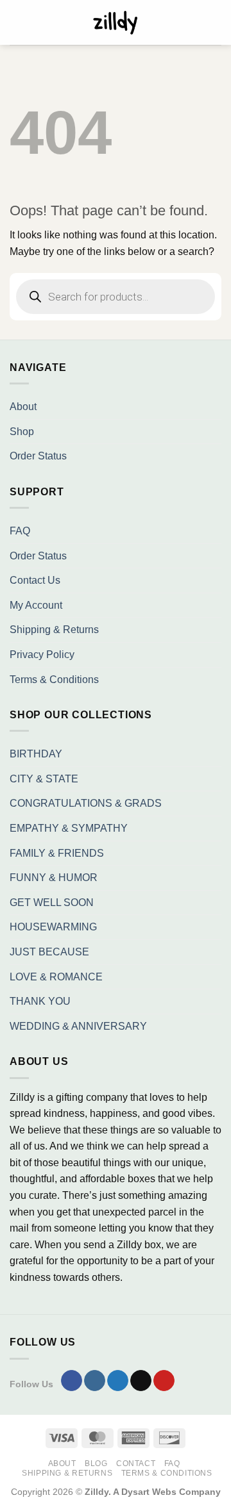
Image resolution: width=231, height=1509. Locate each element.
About (23, 406)
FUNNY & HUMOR (54, 877)
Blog (96, 1463)
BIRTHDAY (36, 753)
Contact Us (35, 580)
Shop (22, 431)
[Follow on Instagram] (94, 1381)
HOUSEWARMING (53, 926)
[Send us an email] (140, 1381)
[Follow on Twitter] (117, 1381)
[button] (17, 22)
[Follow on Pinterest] (164, 1381)
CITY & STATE (44, 778)
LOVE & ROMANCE (56, 976)
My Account (36, 605)
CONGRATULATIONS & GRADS (86, 803)
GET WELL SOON (52, 902)
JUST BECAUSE (49, 951)
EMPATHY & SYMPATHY (69, 828)
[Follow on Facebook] (71, 1381)
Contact (135, 1463)
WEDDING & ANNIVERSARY (78, 1026)
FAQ (20, 530)
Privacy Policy (42, 654)
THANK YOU (40, 1001)
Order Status (38, 455)
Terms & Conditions (54, 679)
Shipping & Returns (54, 629)
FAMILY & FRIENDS (57, 853)
